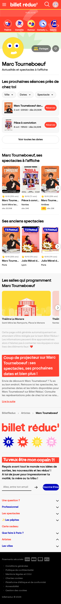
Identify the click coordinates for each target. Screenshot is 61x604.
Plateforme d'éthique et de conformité (26, 582)
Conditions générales (17, 566)
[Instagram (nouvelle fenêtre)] (37, 441)
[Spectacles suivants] (57, 188)
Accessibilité (12, 586)
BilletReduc (9, 413)
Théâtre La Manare (13, 319)
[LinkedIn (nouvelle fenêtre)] (51, 441)
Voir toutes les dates (30, 139)
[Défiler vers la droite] (58, 25)
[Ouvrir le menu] (5, 4)
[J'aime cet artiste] (55, 48)
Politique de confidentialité (20, 570)
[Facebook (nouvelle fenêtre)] (8, 441)
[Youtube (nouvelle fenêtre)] (22, 441)
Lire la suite (8, 401)
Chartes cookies (14, 578)
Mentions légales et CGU (19, 574)
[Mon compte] (55, 4)
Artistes (25, 413)
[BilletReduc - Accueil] (23, 5)
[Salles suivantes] (57, 307)
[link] (7, 25)
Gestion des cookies (16, 590)
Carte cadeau (10, 526)
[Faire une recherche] (47, 4)
